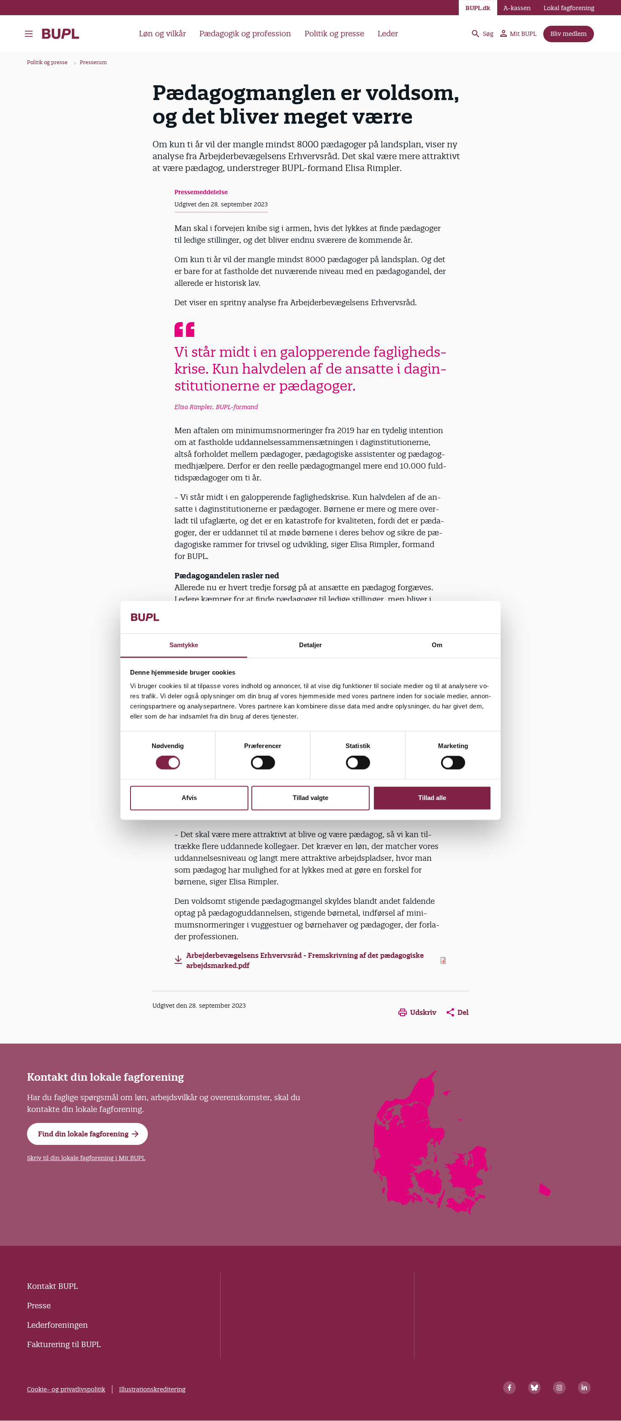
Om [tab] (437, 644)
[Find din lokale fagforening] (462, 1213)
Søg (488, 34)
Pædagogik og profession (245, 33)
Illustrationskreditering (152, 1389)
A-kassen (517, 8)
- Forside (64, 34)
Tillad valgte (310, 797)
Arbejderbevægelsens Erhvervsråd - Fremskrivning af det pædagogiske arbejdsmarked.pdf (305, 960)
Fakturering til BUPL (64, 1344)
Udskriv (423, 1012)
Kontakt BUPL (52, 1286)
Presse (39, 1305)
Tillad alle (432, 797)
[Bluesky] (534, 1387)
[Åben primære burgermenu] (28, 33)
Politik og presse (334, 33)
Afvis (189, 797)
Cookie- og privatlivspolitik (66, 1389)
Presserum (93, 62)
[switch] (263, 763)
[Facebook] (509, 1387)
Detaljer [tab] (310, 644)
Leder (388, 33)
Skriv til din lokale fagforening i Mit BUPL (86, 1158)
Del (463, 1012)
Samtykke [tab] (184, 644)
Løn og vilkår (162, 33)
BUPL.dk (478, 8)
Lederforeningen (57, 1325)
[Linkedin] (584, 1387)
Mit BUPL (523, 34)
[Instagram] (559, 1387)
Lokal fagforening (569, 8)
